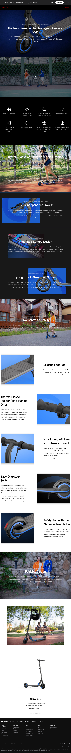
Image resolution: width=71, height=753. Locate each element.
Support (27, 725)
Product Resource (29, 733)
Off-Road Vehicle (4, 735)
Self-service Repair (29, 729)
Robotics (15, 730)
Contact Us (40, 731)
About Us (39, 727)
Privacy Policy (12, 743)
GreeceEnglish (66, 746)
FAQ (26, 727)
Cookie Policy (20, 743)
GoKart (2, 730)
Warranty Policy (29, 731)
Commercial (15, 732)
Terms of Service (4, 743)
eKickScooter (3, 728)
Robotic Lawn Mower (16, 728)
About (39, 725)
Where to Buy (40, 733)
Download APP (41, 729)
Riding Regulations (29, 735)
